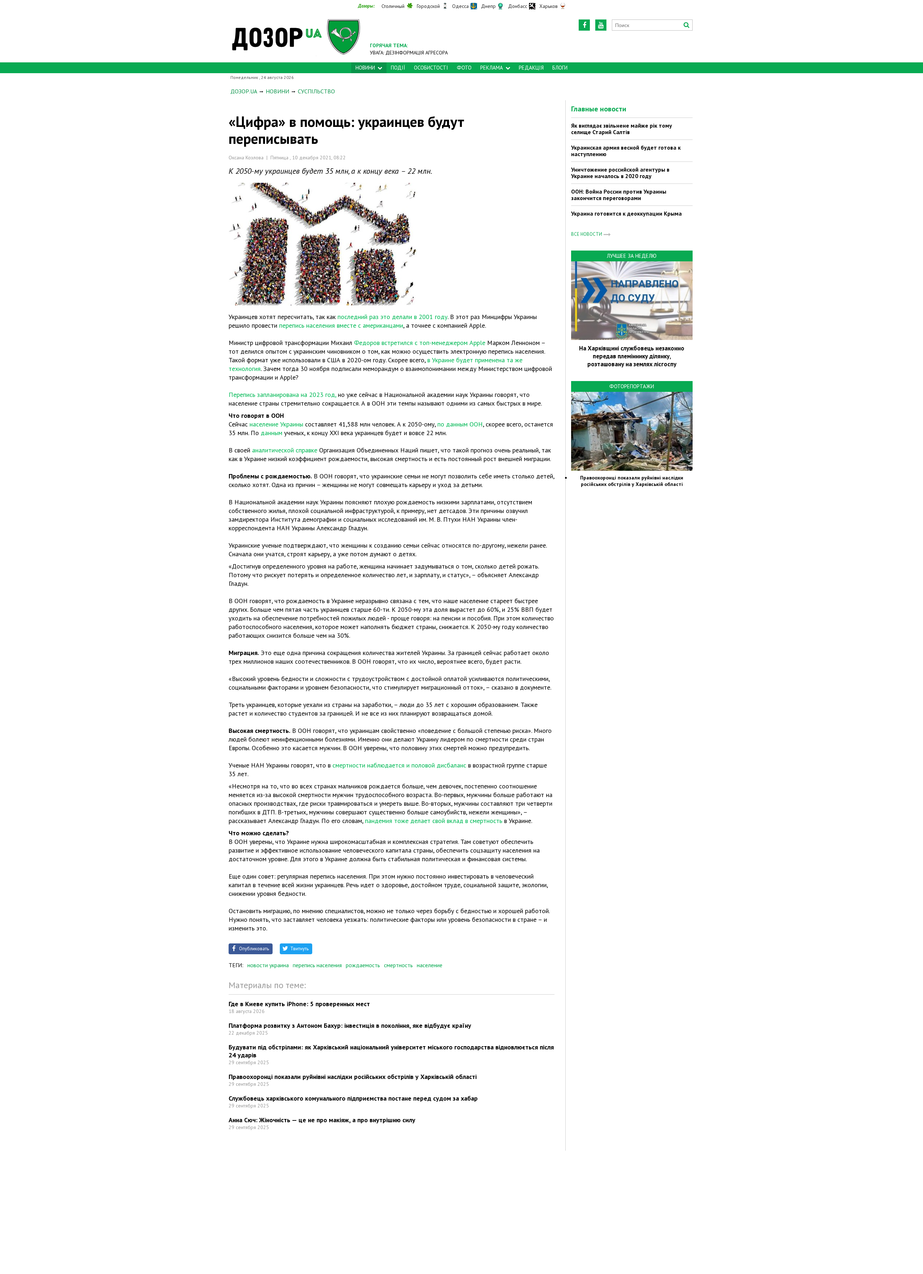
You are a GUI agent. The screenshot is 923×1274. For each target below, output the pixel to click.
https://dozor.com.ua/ (296, 36)
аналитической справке (284, 450)
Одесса (460, 6)
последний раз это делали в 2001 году (392, 317)
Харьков (548, 6)
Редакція (531, 67)
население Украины (276, 424)
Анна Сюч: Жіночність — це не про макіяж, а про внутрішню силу (322, 1120)
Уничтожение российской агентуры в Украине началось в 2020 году (620, 173)
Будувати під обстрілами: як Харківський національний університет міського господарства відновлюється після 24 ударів (391, 1051)
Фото (464, 67)
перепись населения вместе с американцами (341, 325)
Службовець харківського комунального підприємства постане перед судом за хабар (353, 1098)
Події (398, 67)
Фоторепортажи (631, 386)
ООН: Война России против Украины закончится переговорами (618, 195)
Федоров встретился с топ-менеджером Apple (419, 343)
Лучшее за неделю (632, 255)
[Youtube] (600, 25)
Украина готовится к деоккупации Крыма (626, 213)
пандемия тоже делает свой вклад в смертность (433, 821)
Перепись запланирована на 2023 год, (282, 394)
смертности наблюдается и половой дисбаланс (399, 765)
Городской (428, 6)
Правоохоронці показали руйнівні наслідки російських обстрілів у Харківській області (353, 1076)
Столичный (393, 6)
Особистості (431, 67)
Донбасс (517, 6)
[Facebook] (584, 25)
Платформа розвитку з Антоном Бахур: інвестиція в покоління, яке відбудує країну (350, 1025)
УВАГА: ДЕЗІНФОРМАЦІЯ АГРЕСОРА (409, 52)
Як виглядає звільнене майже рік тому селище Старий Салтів (621, 129)
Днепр (488, 6)
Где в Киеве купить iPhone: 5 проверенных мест (299, 1004)
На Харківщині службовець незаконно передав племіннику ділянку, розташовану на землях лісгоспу (631, 356)
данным (271, 433)
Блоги (560, 67)
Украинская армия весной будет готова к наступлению (626, 151)
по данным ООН (460, 424)
